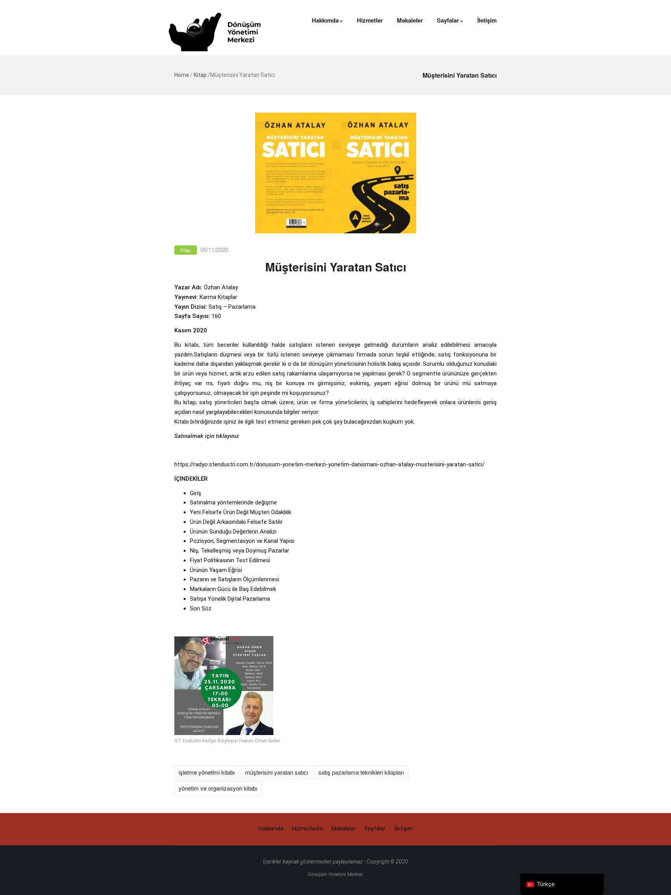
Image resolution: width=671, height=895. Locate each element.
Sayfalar (448, 20)
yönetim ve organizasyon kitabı (218, 788)
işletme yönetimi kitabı (207, 772)
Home (181, 75)
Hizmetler (370, 20)
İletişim (487, 20)
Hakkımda (325, 20)
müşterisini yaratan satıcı (276, 772)
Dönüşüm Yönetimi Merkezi (335, 874)
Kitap (200, 75)
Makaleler (410, 20)
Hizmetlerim (307, 828)
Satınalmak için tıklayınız (206, 436)
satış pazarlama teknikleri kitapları (361, 772)
